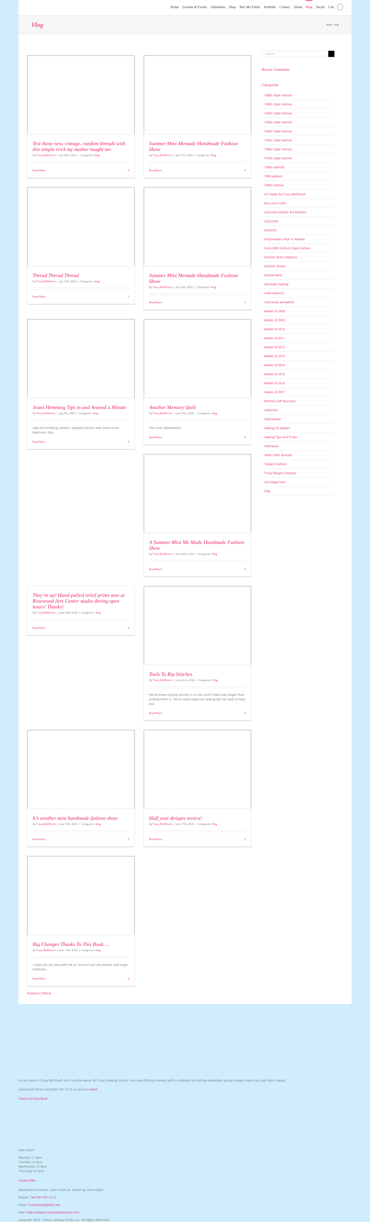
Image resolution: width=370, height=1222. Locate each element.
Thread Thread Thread (56, 275)
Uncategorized (274, 482)
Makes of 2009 (274, 320)
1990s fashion (274, 185)
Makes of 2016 (274, 383)
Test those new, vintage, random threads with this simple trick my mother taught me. (79, 146)
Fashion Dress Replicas (280, 257)
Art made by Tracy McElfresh (285, 194)
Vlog (97, 155)
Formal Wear (273, 275)
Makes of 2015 (274, 374)
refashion (271, 410)
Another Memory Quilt (172, 407)
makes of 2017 (274, 392)
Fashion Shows (274, 266)
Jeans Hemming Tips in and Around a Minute (79, 407)
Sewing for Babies (277, 428)
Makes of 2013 (274, 356)
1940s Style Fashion (278, 131)
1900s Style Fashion (278, 104)
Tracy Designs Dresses (280, 473)
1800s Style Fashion (278, 95)
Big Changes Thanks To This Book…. (71, 944)
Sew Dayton (272, 419)
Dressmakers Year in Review (284, 239)
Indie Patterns (274, 293)
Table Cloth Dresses (278, 455)
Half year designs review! (175, 818)
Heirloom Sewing (276, 284)
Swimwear (271, 446)
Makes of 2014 (274, 365)
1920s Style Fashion (278, 113)
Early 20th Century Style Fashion (287, 248)
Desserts (270, 230)
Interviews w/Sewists (279, 302)
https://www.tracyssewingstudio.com (53, 1212)
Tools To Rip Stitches (170, 674)
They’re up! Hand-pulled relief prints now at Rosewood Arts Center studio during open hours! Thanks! (79, 601)
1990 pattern (273, 176)
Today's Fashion (275, 464)
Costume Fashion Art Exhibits (285, 212)
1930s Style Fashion (278, 122)
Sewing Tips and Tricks (280, 437)
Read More (39, 170)
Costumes (271, 221)
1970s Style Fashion (278, 158)
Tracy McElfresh (45, 155)
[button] (340, 6)
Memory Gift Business (280, 401)
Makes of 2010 (274, 329)
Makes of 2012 (274, 347)
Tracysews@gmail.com (44, 1205)
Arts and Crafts (275, 203)
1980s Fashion (274, 167)
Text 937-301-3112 (43, 1197)
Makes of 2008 (274, 311)
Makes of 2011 (274, 338)
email (93, 1089)
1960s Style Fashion (278, 149)
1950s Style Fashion (278, 140)
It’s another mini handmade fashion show (75, 818)
